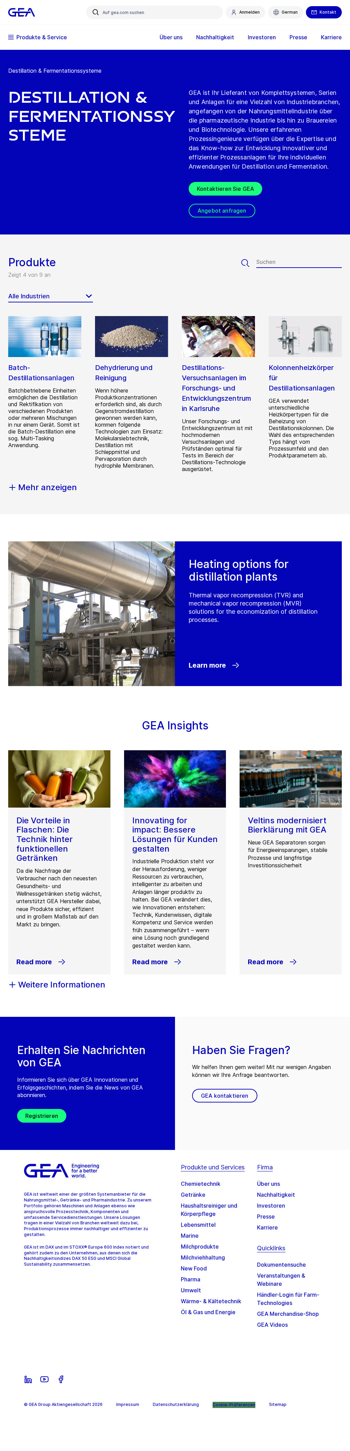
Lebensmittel (198, 1224)
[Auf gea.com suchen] (96, 12)
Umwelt (191, 1290)
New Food (194, 1268)
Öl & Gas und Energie (208, 1312)
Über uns (268, 1183)
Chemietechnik (200, 1183)
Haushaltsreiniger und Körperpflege (209, 1209)
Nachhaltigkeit (276, 1194)
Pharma (190, 1279)
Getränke (193, 1194)
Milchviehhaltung (203, 1257)
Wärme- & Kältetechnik (211, 1301)
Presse (266, 1216)
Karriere (267, 1227)
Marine (190, 1235)
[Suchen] (248, 263)
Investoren (271, 1205)
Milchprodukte (200, 1246)
